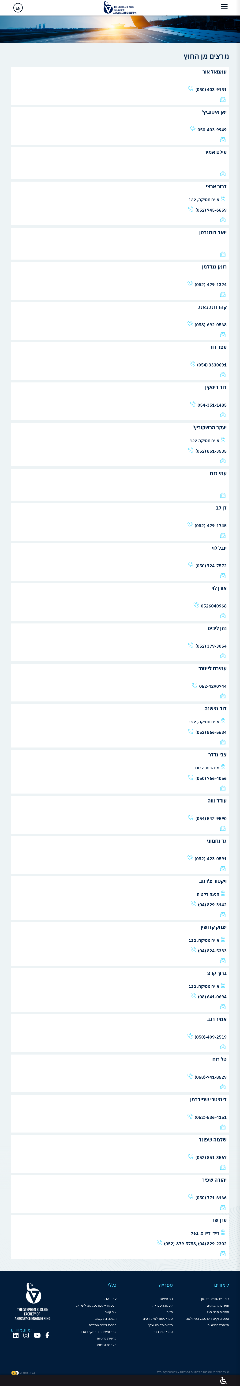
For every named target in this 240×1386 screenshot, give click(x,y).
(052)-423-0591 (211, 858)
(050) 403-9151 (211, 89)
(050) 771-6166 (211, 1197)
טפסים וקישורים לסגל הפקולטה (207, 1318)
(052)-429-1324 (211, 284)
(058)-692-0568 (211, 324)
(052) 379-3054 (211, 646)
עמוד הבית (109, 1299)
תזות (169, 1312)
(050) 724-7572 (211, 565)
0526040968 (214, 606)
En (18, 8)
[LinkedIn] (16, 1335)
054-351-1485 (212, 405)
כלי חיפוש (166, 1299)
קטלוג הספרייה (162, 1305)
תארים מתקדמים (218, 1305)
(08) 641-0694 (212, 997)
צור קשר (110, 1312)
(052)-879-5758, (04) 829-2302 (195, 1243)
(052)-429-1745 (211, 525)
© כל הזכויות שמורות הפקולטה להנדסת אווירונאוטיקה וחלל (193, 1372)
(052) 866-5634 (211, 732)
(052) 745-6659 (211, 210)
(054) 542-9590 (211, 818)
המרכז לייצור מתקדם (102, 1325)
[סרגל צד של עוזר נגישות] (223, 1380)
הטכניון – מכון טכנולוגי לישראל (96, 1305)
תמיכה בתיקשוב (105, 1318)
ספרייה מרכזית (163, 1332)
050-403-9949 (212, 129)
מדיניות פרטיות (106, 1338)
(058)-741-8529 (211, 1077)
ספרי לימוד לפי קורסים (158, 1318)
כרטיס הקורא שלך (160, 1325)
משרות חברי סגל (218, 1312)
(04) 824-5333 (212, 951)
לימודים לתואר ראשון (215, 1299)
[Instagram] (26, 1335)
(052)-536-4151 (211, 1117)
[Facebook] (47, 1335)
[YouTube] (37, 1335)
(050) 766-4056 (207, 778)
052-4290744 (213, 686)
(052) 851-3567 (211, 1157)
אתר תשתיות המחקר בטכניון (97, 1332)
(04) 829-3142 (212, 904)
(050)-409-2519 (211, 1037)
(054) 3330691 (212, 365)
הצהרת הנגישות (218, 1325)
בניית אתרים (27, 1372)
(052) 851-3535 (211, 451)
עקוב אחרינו (21, 1330)
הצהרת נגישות (106, 1345)
